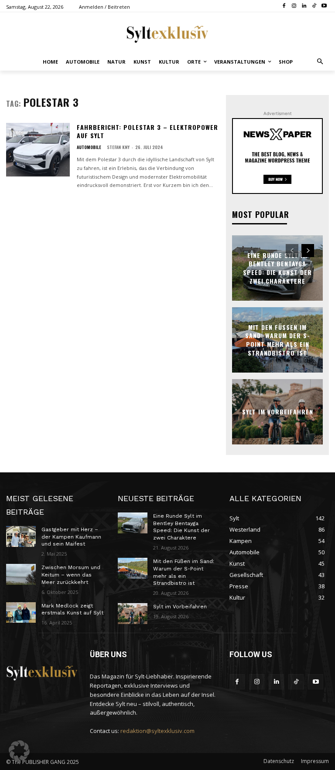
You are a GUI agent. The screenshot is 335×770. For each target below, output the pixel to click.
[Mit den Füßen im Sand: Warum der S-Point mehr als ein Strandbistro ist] (132, 568)
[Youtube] (324, 6)
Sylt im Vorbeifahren (277, 411)
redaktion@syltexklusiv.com (157, 731)
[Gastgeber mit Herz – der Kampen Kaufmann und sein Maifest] (21, 536)
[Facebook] (284, 6)
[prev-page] (292, 250)
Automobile (89, 147)
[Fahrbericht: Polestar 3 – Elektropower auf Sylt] (38, 149)
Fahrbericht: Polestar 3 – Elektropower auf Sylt (147, 131)
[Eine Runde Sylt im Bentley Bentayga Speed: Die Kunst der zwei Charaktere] (132, 522)
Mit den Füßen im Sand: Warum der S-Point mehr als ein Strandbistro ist (277, 339)
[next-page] (307, 250)
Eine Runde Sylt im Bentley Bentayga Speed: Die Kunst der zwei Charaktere (277, 268)
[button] (320, 62)
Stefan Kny (118, 147)
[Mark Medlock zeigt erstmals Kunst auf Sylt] (21, 612)
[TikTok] (314, 6)
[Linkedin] (304, 6)
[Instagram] (294, 6)
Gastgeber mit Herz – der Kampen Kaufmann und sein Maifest (71, 536)
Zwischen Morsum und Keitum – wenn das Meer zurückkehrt (70, 574)
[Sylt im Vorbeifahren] (132, 613)
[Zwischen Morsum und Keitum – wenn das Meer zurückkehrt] (21, 574)
